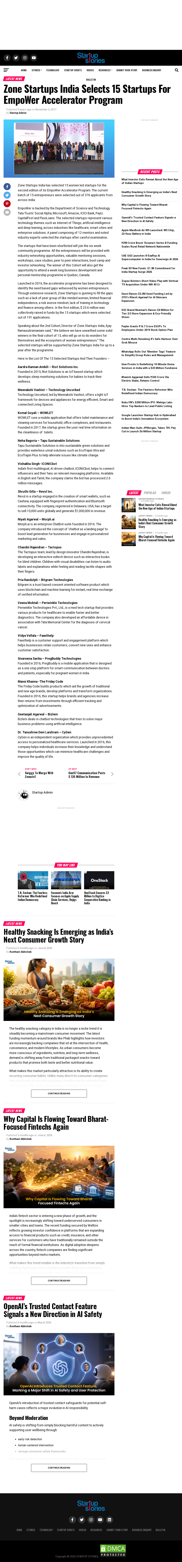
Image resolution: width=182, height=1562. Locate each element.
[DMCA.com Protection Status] (113, 1556)
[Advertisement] (91, 25)
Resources (104, 70)
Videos (90, 70)
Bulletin (91, 79)
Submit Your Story (126, 70)
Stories (36, 70)
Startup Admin (18, 112)
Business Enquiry (151, 70)
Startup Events (73, 70)
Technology (52, 70)
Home (24, 70)
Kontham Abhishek (21, 951)
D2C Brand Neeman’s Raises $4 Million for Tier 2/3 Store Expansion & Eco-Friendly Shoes (148, 314)
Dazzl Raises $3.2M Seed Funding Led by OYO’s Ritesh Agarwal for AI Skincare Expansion (147, 297)
